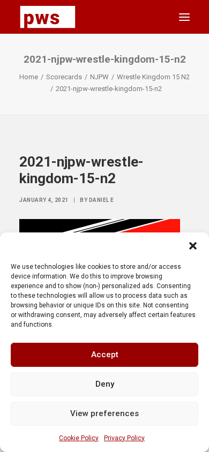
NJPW (99, 77)
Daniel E (101, 200)
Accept (104, 354)
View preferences (104, 413)
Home (28, 77)
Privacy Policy (124, 438)
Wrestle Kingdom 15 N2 (153, 77)
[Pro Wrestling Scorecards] (47, 17)
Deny (104, 384)
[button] (193, 245)
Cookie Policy (79, 438)
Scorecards (64, 77)
